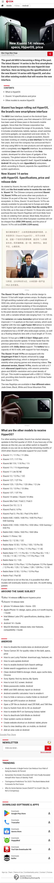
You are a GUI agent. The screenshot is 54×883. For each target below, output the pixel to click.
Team (10, 872)
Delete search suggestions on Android (20, 668)
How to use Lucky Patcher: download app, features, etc (28, 657)
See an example (45, 752)
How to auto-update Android (16, 661)
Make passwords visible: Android (18, 686)
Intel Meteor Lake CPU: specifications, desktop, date (26, 616)
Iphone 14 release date (14, 606)
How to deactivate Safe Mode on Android (22, 715)
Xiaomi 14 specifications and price (20, 96)
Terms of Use (18, 872)
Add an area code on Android (16, 730)
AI (35, 163)
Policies (49, 872)
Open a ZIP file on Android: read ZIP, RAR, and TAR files (28, 704)
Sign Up (4, 872)
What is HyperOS (12, 92)
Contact (42, 872)
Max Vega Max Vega (9, 53)
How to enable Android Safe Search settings (23, 665)
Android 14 (8, 623)
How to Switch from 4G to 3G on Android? (22, 708)
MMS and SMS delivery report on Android (22, 690)
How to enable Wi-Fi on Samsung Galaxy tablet (24, 711)
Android (25, 6)
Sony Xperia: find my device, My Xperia (21, 679)
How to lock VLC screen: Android (18, 682)
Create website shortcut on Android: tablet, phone (25, 722)
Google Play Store (8, 734)
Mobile (9, 6)
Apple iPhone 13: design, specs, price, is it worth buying (28, 610)
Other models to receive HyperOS (19, 100)
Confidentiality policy (31, 872)
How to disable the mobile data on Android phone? (26, 647)
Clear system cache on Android (17, 719)
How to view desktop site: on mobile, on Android (25, 726)
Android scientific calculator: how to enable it (23, 693)
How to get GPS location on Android (20, 701)
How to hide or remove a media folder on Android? (26, 697)
